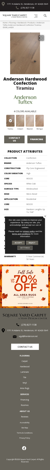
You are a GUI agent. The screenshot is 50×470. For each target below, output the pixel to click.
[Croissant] (20, 120)
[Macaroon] (30, 120)
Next (46, 120)
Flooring (12, 23)
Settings (25, 247)
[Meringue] (39, 120)
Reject (32, 242)
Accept (18, 242)
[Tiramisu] (10, 120)
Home (5, 23)
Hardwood (22, 23)
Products (31, 23)
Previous (4, 120)
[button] (25, 347)
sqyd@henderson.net (28, 336)
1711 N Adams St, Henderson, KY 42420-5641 (27, 4)
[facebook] (24, 448)
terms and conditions (21, 234)
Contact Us (14, 139)
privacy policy (29, 231)
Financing (36, 139)
